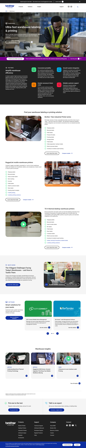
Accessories (21, 437)
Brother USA (53, 428)
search (77, 7)
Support (61, 6)
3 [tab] (53, 333)
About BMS (53, 425)
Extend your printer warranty (15, 58)
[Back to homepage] (6, 11)
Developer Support (38, 430)
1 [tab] (51, 333)
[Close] (79, 1)
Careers (52, 433)
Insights (39, 6)
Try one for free (26, 42)
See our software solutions (14, 318)
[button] (23, 224)
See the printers (12, 42)
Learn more (58, 1)
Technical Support (38, 425)
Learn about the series (51, 153)
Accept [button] (77, 444)
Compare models (66, 153)
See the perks (73, 58)
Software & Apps (22, 433)
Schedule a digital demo (56, 410)
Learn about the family (12, 199)
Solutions (30, 6)
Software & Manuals (39, 428)
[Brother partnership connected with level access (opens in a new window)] (70, 6)
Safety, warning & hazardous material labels (57, 240)
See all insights (74, 383)
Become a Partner (54, 430)
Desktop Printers (22, 428)
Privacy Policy (41, 444)
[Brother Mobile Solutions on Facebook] (67, 425)
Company (53, 422)
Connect (52, 435)
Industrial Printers (22, 430)
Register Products (38, 433)
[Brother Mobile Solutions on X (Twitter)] (76, 425)
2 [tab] (52, 333)
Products (21, 6)
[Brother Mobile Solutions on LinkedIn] (70, 425)
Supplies (20, 435)
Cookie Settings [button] (67, 444)
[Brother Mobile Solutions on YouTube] (73, 425)
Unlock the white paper (71, 284)
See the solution (44, 327)
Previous (48, 333)
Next (57, 333)
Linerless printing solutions (14, 195)
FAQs (35, 435)
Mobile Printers (21, 425)
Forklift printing (11, 192)
